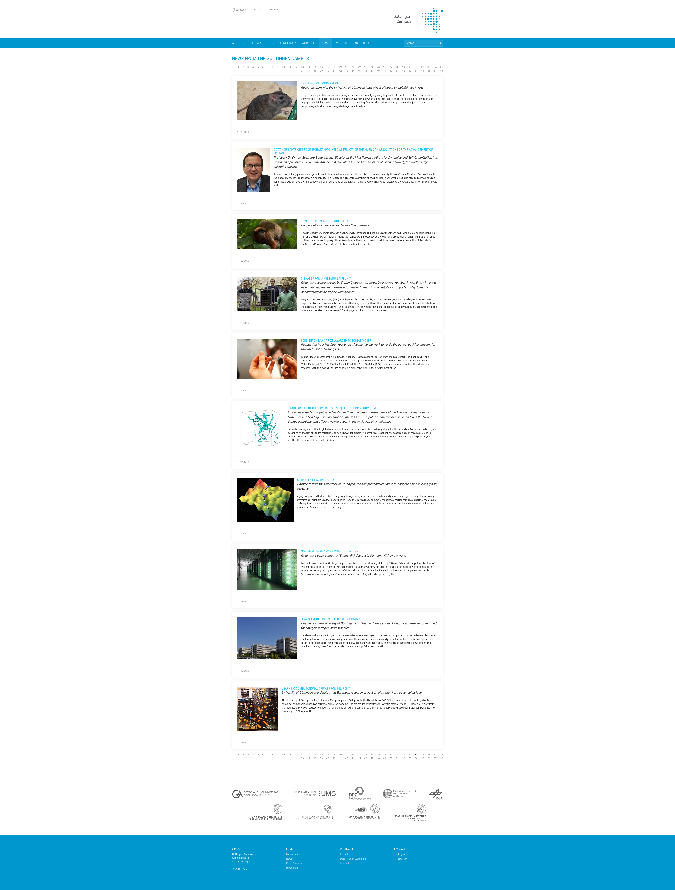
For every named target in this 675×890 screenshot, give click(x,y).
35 (441, 67)
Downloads (292, 867)
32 (422, 67)
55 (422, 70)
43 (346, 70)
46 (365, 70)
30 (410, 67)
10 (283, 67)
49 (384, 70)
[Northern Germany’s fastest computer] (267, 569)
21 (353, 67)
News (289, 858)
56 (429, 70)
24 (372, 67)
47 (372, 70)
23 (365, 67)
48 (378, 70)
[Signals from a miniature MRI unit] (267, 293)
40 (327, 70)
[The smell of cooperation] (267, 100)
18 (334, 67)
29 (403, 67)
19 (340, 67)
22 (359, 67)
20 (346, 67)
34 (435, 67)
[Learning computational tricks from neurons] (257, 708)
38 (315, 70)
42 (340, 70)
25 (378, 67)
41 (334, 70)
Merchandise (293, 854)
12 (296, 67)
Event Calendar (294, 863)
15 (315, 67)
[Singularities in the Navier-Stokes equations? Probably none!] (260, 428)
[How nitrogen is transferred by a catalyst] (267, 637)
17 (327, 67)
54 (416, 70)
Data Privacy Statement (353, 858)
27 (391, 67)
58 (441, 70)
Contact (344, 863)
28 (397, 67)
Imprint (344, 854)
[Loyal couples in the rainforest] (267, 233)
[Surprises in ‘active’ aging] (265, 499)
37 (308, 70)
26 (384, 67)
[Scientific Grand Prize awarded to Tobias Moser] (267, 358)
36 (302, 70)
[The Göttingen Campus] (418, 20)
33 (429, 67)
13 (302, 67)
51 (397, 70)
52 (403, 70)
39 (321, 70)
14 (308, 67)
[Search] (439, 43)
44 (353, 70)
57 (435, 70)
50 (391, 70)
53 (410, 70)
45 (359, 70)
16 (321, 67)
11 (289, 67)
